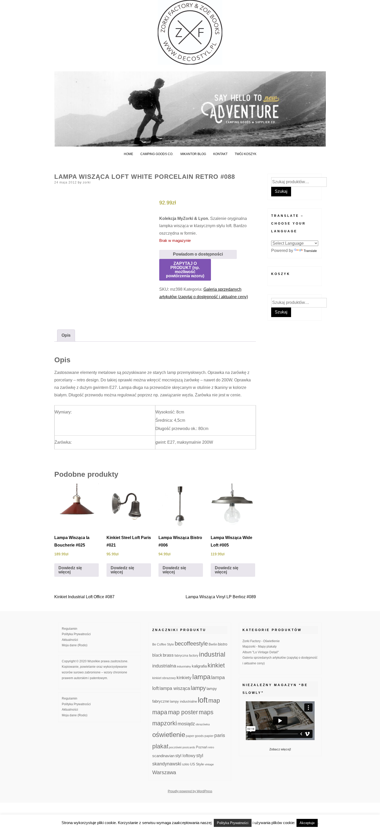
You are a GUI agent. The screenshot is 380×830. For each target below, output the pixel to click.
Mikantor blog (193, 154)
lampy (198, 688)
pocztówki (175, 747)
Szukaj (281, 191)
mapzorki (164, 723)
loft (203, 700)
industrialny (184, 666)
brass (168, 655)
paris (219, 735)
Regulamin (69, 629)
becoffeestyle (191, 643)
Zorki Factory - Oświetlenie (261, 641)
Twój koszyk (245, 154)
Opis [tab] (66, 335)
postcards (189, 747)
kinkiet (216, 665)
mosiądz (186, 723)
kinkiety (184, 677)
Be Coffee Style (163, 644)
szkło (185, 764)
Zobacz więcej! (280, 749)
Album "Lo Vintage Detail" (260, 652)
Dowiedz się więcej (70, 570)
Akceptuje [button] (307, 823)
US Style (197, 764)
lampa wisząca (174, 688)
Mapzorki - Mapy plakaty (259, 646)
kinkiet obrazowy (164, 678)
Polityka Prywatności (76, 634)
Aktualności (70, 640)
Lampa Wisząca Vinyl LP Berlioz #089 (221, 597)
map (214, 700)
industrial (212, 654)
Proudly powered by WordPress (190, 791)
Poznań (201, 747)
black (157, 655)
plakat (160, 746)
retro (211, 747)
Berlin (213, 644)
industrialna (164, 665)
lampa (201, 676)
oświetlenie (168, 735)
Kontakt (220, 154)
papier (209, 735)
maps (206, 712)
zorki (87, 182)
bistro (222, 644)
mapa (159, 712)
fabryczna (181, 655)
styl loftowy (185, 756)
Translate (310, 251)
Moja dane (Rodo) (74, 645)
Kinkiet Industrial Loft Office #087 (84, 597)
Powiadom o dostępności (198, 254)
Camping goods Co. (156, 154)
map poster (183, 712)
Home (128, 154)
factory (193, 655)
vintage (209, 764)
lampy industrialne (183, 701)
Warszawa (164, 772)
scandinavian (163, 756)
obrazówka (203, 724)
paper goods (195, 735)
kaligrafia (199, 666)
